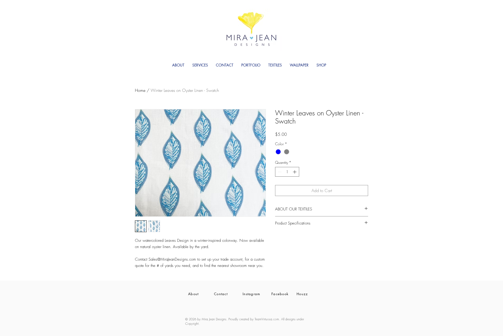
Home (140, 90)
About (193, 294)
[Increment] (295, 171)
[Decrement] (279, 171)
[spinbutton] (287, 171)
